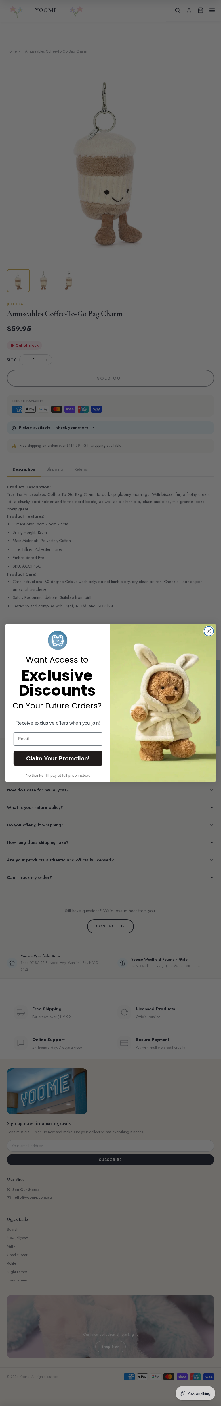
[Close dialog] (209, 631)
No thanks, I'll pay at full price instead (58, 775)
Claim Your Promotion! (58, 758)
